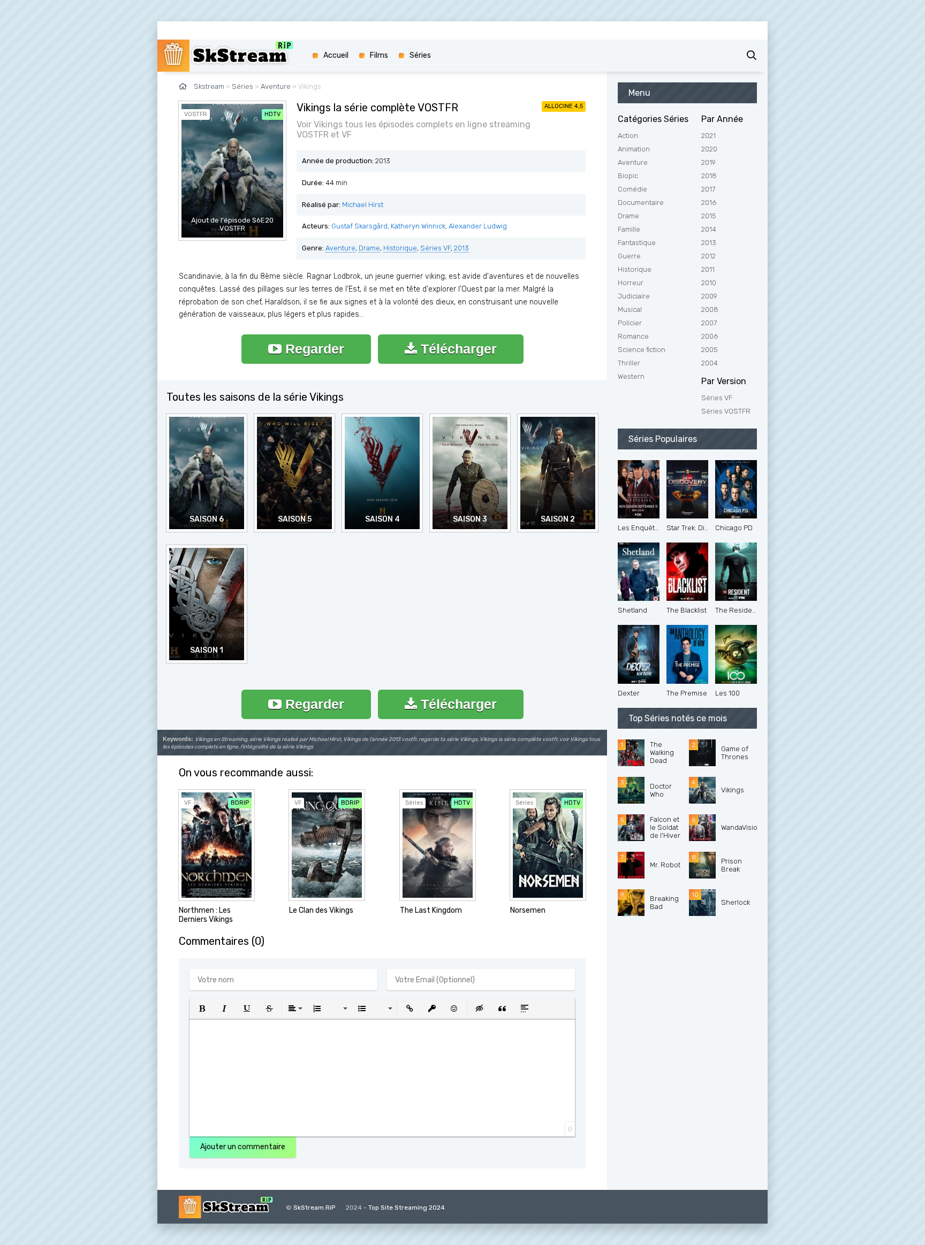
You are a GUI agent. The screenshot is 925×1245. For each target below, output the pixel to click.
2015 (708, 216)
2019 (708, 162)
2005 (709, 350)
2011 (708, 269)
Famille (629, 229)
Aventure (340, 248)
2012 (708, 256)
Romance (633, 336)
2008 (709, 309)
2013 (461, 248)
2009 (709, 296)
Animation (634, 149)
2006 (709, 336)
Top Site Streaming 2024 (406, 1207)
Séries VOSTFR (725, 411)
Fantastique (637, 243)
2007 (709, 323)
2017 (708, 189)
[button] (202, 1008)
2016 (708, 202)
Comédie (632, 189)
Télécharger (457, 348)
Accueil (335, 55)
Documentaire (641, 202)
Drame (369, 248)
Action (628, 136)
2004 (709, 363)
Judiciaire (634, 296)
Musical (630, 309)
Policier (630, 323)
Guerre (629, 256)
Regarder (313, 348)
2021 (708, 136)
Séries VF (435, 248)
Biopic (628, 176)
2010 (708, 283)
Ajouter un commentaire (242, 1146)
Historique (400, 248)
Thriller (629, 363)
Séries (420, 55)
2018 (709, 176)
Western (631, 376)
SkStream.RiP (314, 1207)
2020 (709, 149)
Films (379, 55)
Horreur (630, 283)
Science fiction (641, 350)
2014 (708, 229)
